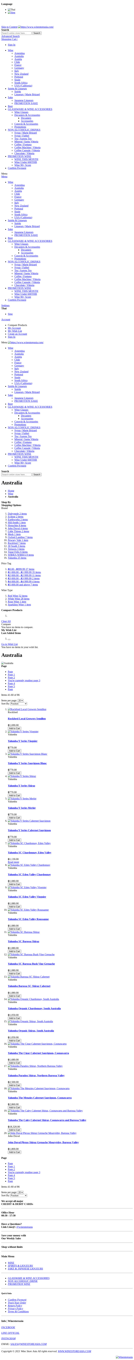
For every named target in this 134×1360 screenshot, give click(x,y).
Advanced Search (10, 36)
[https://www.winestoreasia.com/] (36, 27)
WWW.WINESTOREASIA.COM (74, 1351)
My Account (14, 328)
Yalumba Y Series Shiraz (21, 785)
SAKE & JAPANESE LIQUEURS (25, 1268)
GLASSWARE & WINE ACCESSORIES (29, 1278)
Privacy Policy (15, 1308)
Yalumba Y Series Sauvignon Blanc (27, 763)
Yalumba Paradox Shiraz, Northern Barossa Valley (36, 1075)
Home (11, 490)
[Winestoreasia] (124, 1357)
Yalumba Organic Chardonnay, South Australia (34, 1008)
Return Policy (15, 1305)
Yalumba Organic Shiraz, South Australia (31, 1030)
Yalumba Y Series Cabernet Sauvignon (29, 830)
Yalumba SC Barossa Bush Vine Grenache (31, 963)
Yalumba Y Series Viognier (22, 741)
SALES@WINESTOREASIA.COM (28, 1344)
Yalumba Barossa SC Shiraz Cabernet (29, 986)
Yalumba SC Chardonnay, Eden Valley (29, 852)
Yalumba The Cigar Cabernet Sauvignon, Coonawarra (38, 1053)
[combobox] (16, 33)
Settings (5, 305)
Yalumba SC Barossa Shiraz (23, 941)
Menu (4, 176)
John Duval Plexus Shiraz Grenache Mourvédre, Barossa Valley (43, 1142)
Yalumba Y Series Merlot (21, 808)
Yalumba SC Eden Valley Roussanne (28, 919)
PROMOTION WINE (19, 1284)
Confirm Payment (17, 1299)
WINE (11, 1262)
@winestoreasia (24, 1227)
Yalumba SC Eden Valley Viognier (27, 896)
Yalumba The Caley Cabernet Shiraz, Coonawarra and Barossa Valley (47, 1120)
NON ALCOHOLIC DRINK (23, 1281)
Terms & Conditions (18, 1311)
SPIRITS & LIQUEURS (20, 1265)
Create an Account (17, 334)
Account (5, 319)
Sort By (5, 703)
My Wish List (15, 331)
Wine (10, 493)
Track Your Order (17, 1302)
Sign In (11, 44)
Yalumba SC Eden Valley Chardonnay (29, 874)
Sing (10, 314)
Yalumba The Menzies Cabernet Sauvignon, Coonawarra (40, 1097)
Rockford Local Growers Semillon (27, 718)
